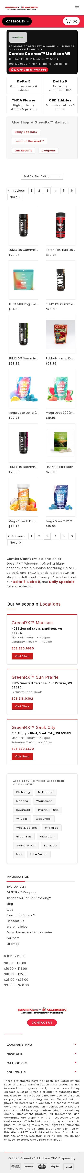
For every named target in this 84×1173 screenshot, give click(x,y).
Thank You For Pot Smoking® (29, 898)
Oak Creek (44, 819)
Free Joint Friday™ (21, 915)
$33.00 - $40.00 (16, 985)
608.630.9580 (18, 64)
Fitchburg (23, 792)
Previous (18, 191)
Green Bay (24, 836)
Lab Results (23, 150)
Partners (13, 938)
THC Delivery (17, 887)
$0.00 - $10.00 (15, 963)
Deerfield (23, 810)
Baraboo (50, 845)
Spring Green (26, 845)
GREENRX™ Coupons (22, 892)
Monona (22, 801)
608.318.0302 (22, 699)
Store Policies (17, 927)
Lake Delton (39, 854)
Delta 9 (33, 582)
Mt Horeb (51, 828)
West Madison (26, 828)
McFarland (45, 792)
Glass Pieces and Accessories (30, 932)
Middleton (47, 836)
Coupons (49, 150)
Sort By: (28, 176)
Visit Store (22, 656)
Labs (10, 909)
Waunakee (44, 801)
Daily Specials (61, 582)
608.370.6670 (23, 749)
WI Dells (22, 819)
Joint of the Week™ (29, 141)
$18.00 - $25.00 (16, 974)
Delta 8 (19, 582)
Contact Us (15, 921)
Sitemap (13, 944)
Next (14, 197)
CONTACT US (42, 1023)
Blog (10, 904)
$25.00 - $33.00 (16, 980)
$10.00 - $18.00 (15, 969)
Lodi (19, 854)
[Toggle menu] (78, 7)
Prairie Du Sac (48, 810)
